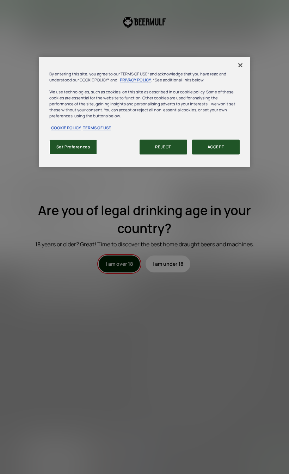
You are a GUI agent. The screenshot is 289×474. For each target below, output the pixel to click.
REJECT (163, 147)
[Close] (240, 65)
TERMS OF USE (97, 128)
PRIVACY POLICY (135, 79)
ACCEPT (216, 147)
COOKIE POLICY (66, 128)
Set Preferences (73, 147)
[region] (144, 112)
